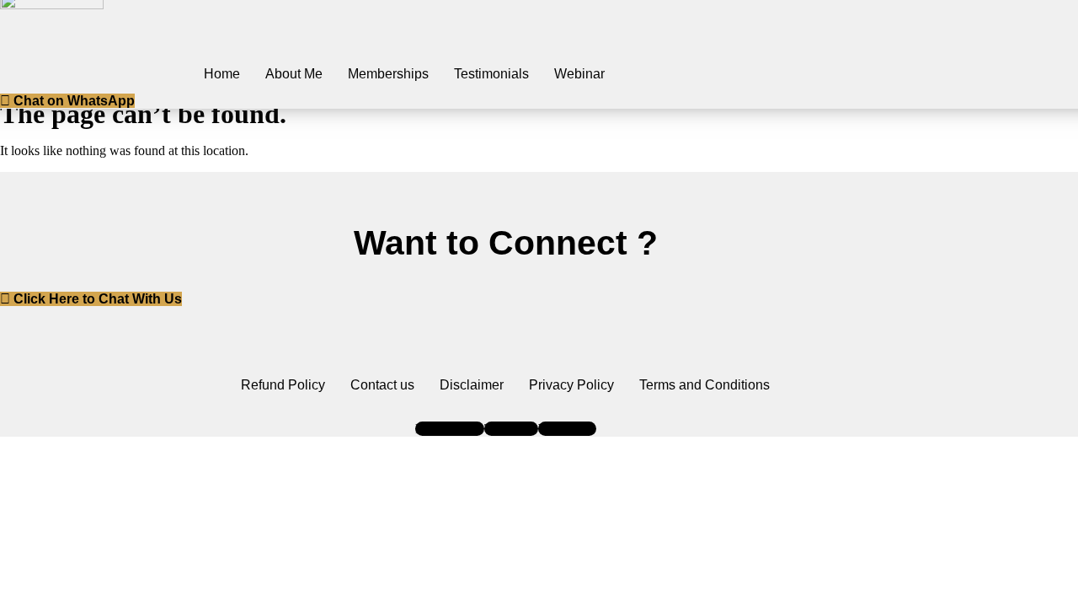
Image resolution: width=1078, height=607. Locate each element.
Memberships (388, 74)
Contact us (382, 385)
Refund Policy (283, 385)
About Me (294, 74)
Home (222, 74)
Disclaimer (472, 385)
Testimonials (491, 74)
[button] (67, 101)
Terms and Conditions (704, 385)
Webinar (579, 74)
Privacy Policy (571, 385)
